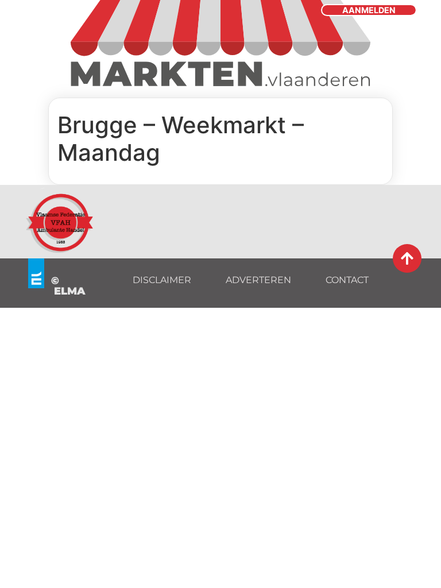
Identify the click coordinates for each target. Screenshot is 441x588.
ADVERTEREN (258, 279)
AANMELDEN (369, 10)
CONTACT (347, 279)
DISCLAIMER (162, 279)
